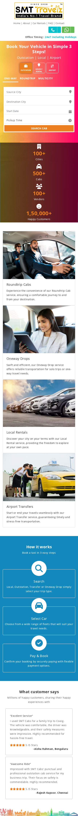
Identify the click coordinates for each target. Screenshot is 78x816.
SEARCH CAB (39, 128)
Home (16, 23)
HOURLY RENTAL (39, 70)
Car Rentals (39, 23)
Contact (60, 23)
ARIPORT (52, 70)
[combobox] (39, 92)
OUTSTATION (26, 70)
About (26, 23)
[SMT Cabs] (39, 10)
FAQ (50, 23)
